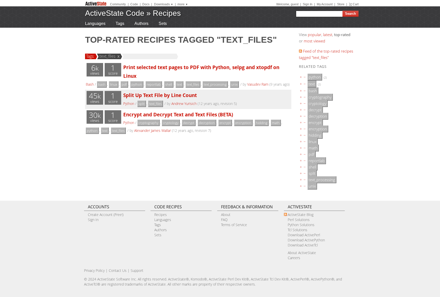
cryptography (148, 122)
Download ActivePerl (304, 234)
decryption (207, 122)
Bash (90, 84)
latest (327, 34)
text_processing (215, 84)
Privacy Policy (94, 270)
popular (314, 34)
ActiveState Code (114, 13)
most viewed (314, 40)
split (142, 103)
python (136, 84)
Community (118, 4)
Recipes (167, 13)
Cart (356, 4)
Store (341, 4)
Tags (120, 23)
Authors (141, 23)
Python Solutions (301, 224)
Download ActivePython (306, 240)
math (276, 122)
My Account (325, 4)
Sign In (307, 4)
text (179, 84)
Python (128, 103)
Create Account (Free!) (105, 214)
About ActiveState (302, 252)
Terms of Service (234, 224)
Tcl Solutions (297, 229)
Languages (95, 23)
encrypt (225, 122)
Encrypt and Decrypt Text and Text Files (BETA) (178, 114)
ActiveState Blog (300, 214)
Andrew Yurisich (184, 103)
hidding (261, 122)
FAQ (224, 219)
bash (101, 84)
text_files (107, 56)
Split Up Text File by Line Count (160, 95)
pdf (124, 84)
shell (168, 84)
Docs (145, 4)
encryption (243, 122)
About (225, 214)
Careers (294, 257)
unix (234, 84)
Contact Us (118, 270)
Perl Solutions (299, 219)
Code (134, 4)
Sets (163, 23)
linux (113, 84)
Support (137, 270)
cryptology (170, 122)
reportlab (154, 84)
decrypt (188, 122)
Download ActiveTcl (303, 245)
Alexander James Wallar (152, 130)
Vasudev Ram (257, 84)
